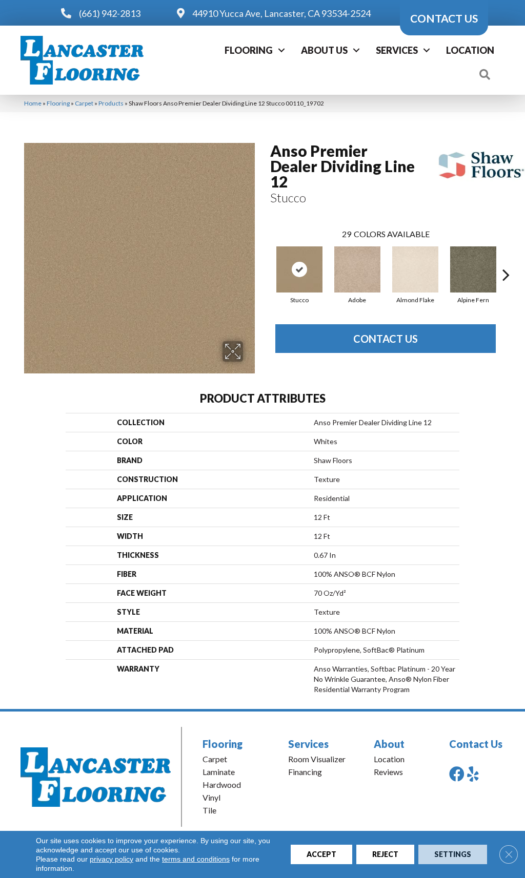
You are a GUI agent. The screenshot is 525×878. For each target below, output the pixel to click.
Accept (321, 854)
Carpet (84, 103)
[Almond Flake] (415, 269)
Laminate (219, 772)
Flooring (249, 50)
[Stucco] (299, 269)
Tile (209, 810)
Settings (452, 854)
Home (33, 103)
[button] (281, 50)
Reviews (388, 772)
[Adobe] (357, 269)
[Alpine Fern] (473, 269)
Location (470, 50)
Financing (305, 772)
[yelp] (473, 774)
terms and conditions (196, 859)
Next (506, 259)
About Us (324, 50)
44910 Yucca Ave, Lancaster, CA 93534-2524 (281, 13)
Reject (385, 854)
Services (397, 50)
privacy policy (111, 859)
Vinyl (211, 797)
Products (111, 103)
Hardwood (222, 784)
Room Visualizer (317, 759)
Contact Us (385, 338)
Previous (265, 259)
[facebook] (457, 774)
